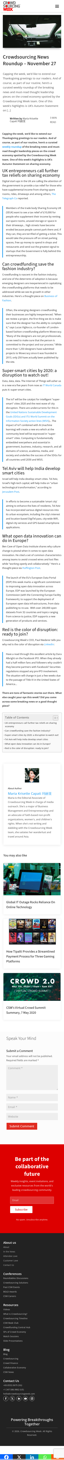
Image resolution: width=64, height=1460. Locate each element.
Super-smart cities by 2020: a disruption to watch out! (32, 735)
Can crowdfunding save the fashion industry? (27, 730)
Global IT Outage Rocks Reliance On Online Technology (30, 905)
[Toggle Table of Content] (54, 717)
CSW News (8, 1372)
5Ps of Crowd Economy (14, 1332)
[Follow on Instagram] (32, 1398)
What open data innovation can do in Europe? (28, 743)
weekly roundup (12, 146)
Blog (5, 1354)
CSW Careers (9, 1296)
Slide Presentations (13, 1341)
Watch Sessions (11, 1336)
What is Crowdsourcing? (15, 1314)
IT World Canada (52, 385)
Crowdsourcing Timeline (15, 1318)
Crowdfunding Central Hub (16, 1327)
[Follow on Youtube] (25, 1398)
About (6, 1247)
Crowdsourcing (10, 1359)
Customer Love (10, 1261)
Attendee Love (10, 1256)
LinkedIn (49, 644)
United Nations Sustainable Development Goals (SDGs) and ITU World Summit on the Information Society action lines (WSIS (31, 417)
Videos (6, 1309)
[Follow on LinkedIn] (18, 1398)
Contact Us (8, 1265)
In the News (9, 1252)
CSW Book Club (10, 1323)
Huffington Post (31, 568)
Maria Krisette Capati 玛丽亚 (24, 120)
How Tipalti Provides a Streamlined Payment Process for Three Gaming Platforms (30, 956)
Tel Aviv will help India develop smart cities (26, 739)
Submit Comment (22, 1126)
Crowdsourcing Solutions (15, 1283)
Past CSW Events (11, 1287)
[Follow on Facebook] (5, 1398)
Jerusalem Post (10, 491)
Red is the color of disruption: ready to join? (27, 748)
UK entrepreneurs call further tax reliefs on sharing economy (31, 724)
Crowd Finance (10, 1363)
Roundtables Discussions (15, 1278)
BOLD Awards (10, 1292)
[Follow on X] (12, 1398)
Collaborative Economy (14, 1368)
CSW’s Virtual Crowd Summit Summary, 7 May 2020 (26, 1010)
